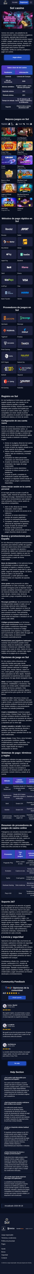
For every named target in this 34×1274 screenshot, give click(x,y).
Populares (4, 124)
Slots (27, 124)
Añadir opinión (17, 997)
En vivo (12, 124)
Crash (20, 124)
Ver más (17, 1063)
